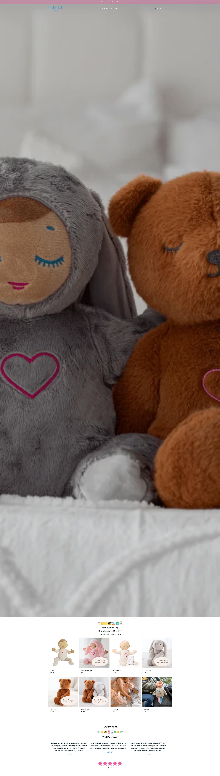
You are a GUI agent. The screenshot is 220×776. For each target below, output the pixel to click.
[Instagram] (112, 768)
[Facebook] (108, 768)
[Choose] (106, 665)
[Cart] (171, 8)
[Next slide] (106, 653)
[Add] (75, 665)
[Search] (163, 8)
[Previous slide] (81, 653)
